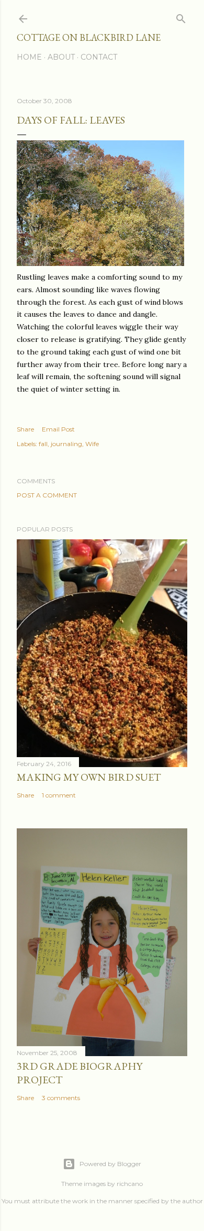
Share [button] (25, 429)
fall (43, 444)
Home (29, 57)
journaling (66, 444)
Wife (92, 444)
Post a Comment (47, 495)
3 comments (61, 1098)
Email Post (58, 429)
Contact (99, 57)
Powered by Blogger (110, 1164)
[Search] (181, 16)
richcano (130, 1184)
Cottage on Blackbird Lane (89, 37)
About (61, 57)
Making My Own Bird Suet (89, 777)
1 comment (59, 795)
